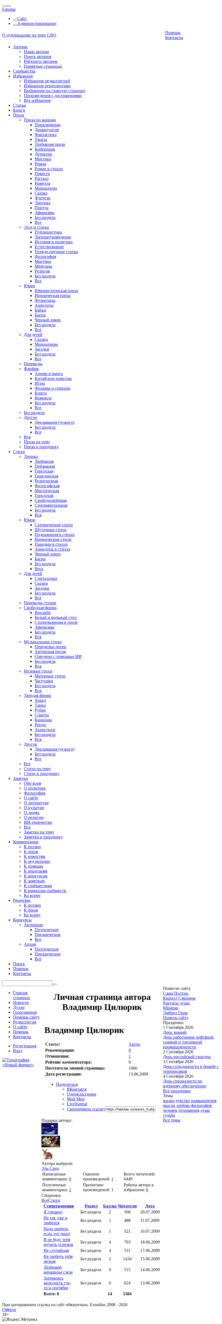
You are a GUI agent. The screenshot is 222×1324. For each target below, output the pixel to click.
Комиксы (43, 398)
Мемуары (43, 266)
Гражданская (46, 476)
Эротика (42, 203)
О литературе (36, 802)
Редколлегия (24, 1022)
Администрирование (36, 23)
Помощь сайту (26, 1017)
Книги (19, 110)
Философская (47, 485)
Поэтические (47, 929)
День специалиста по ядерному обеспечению (184, 1083)
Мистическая (47, 490)
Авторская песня (50, 651)
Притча (41, 207)
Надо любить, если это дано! (57, 1231)
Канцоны (43, 720)
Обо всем (32, 783)
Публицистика (48, 232)
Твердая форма (37, 695)
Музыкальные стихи (43, 642)
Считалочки (46, 578)
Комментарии (25, 841)
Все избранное (37, 100)
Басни (40, 315)
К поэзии (32, 846)
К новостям (34, 856)
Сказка (41, 193)
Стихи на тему (37, 768)
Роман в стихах (49, 168)
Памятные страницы (43, 66)
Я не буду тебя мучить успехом (58, 1242)
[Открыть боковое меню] (4, 6)
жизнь (168, 1100)
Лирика (31, 456)
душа (205, 1110)
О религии (34, 817)
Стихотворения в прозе (56, 622)
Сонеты (42, 715)
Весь (39, 568)
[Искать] (54, 984)
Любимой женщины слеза (58, 1269)
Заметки (20, 778)
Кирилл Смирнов (179, 998)
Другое (30, 417)
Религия (42, 271)
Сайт (22, 18)
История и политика (54, 242)
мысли (169, 1105)
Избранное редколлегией (47, 81)
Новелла (42, 183)
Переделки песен (50, 646)
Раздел (91, 1206)
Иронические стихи (53, 539)
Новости (21, 1002)
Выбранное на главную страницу (55, 90)
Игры (40, 383)
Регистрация (24, 1046)
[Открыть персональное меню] (8, 6)
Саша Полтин (175, 993)
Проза (18, 115)
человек (170, 1110)
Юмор (29, 285)
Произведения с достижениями (53, 95)
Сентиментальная (51, 505)
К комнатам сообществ (45, 890)
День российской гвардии (187, 1056)
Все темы (171, 1120)
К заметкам (34, 881)
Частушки (44, 681)
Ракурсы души (176, 1003)
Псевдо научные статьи (56, 251)
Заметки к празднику (43, 837)
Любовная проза (50, 144)
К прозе (31, 851)
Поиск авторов (37, 56)
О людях (32, 812)
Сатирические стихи (54, 524)
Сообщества (24, 71)
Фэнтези (42, 198)
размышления (203, 1100)
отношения (189, 1110)
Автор (134, 1044)
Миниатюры (46, 344)
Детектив (43, 154)
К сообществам (38, 885)
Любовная (44, 461)
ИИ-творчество (38, 822)
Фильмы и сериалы (52, 388)
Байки (40, 310)
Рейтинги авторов (40, 61)
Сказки (41, 339)
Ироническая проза (52, 295)
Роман (40, 164)
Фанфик (31, 368)
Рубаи (40, 710)
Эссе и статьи (36, 227)
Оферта (9, 1309)
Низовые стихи (38, 671)
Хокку (40, 700)
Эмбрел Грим (175, 1012)
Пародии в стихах (51, 544)
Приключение (48, 124)
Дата (150, 1206)
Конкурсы (22, 920)
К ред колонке (37, 861)
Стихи (19, 451)
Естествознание (49, 246)
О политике (35, 788)
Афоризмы (44, 212)
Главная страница (21, 995)
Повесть (42, 173)
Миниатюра (46, 188)
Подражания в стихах (55, 534)
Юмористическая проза (56, 290)
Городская (44, 471)
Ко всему (32, 895)
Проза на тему (37, 442)
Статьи (19, 105)
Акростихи (45, 729)
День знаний (175, 1032)
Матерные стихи (50, 676)
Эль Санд (50, 1168)
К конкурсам (35, 876)
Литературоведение (53, 237)
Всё (38, 598)
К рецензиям (35, 871)
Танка (40, 705)
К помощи (33, 866)
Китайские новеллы (53, 378)
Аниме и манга (49, 373)
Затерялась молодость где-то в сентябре (57, 1283)
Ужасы (41, 139)
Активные (33, 924)
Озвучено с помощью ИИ (58, 656)
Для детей (33, 334)
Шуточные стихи (51, 529)
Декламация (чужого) (54, 422)
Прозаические (48, 934)
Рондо (40, 724)
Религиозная (46, 481)
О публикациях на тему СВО (29, 35)
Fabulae (9, 9)
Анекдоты (44, 305)
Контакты (174, 37)
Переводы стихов (40, 602)
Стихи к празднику (42, 773)
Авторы (20, 46)
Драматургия (47, 129)
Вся (27, 437)
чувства (182, 1100)
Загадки (42, 349)
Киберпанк (45, 149)
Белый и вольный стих (56, 617)
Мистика (43, 159)
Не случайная (56, 1250)
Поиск (19, 963)
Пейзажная (45, 466)
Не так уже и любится (55, 1220)
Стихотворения (59, 1206)
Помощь (173, 32)
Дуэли (19, 1007)
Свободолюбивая (51, 500)
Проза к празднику (41, 446)
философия (201, 1105)
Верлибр (43, 612)
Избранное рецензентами (47, 85)
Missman (170, 1008)
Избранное (23, 76)
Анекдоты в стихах (52, 549)
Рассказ (41, 178)
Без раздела (45, 217)
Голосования (25, 1012)
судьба (169, 1115)
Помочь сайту (176, 1017)
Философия (45, 256)
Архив (30, 944)
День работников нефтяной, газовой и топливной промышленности (189, 1042)
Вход (17, 1050)
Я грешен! (53, 1212)
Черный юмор (48, 320)
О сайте (31, 798)
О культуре (34, 807)
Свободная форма (40, 607)
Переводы (33, 363)
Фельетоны (45, 300)
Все (38, 222)
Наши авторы (36, 51)
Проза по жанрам (40, 120)
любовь (183, 1105)
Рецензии (22, 900)
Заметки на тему (39, 832)
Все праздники (177, 1091)
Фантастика (46, 134)
